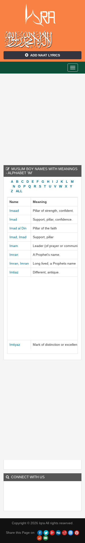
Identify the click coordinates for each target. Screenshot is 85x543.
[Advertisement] (42, 119)
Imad (13, 219)
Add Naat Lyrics (45, 55)
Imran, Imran (19, 263)
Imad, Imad (17, 237)
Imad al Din (17, 228)
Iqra (42, 15)
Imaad (14, 210)
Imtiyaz (14, 344)
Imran (13, 255)
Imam (13, 246)
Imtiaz (13, 272)
